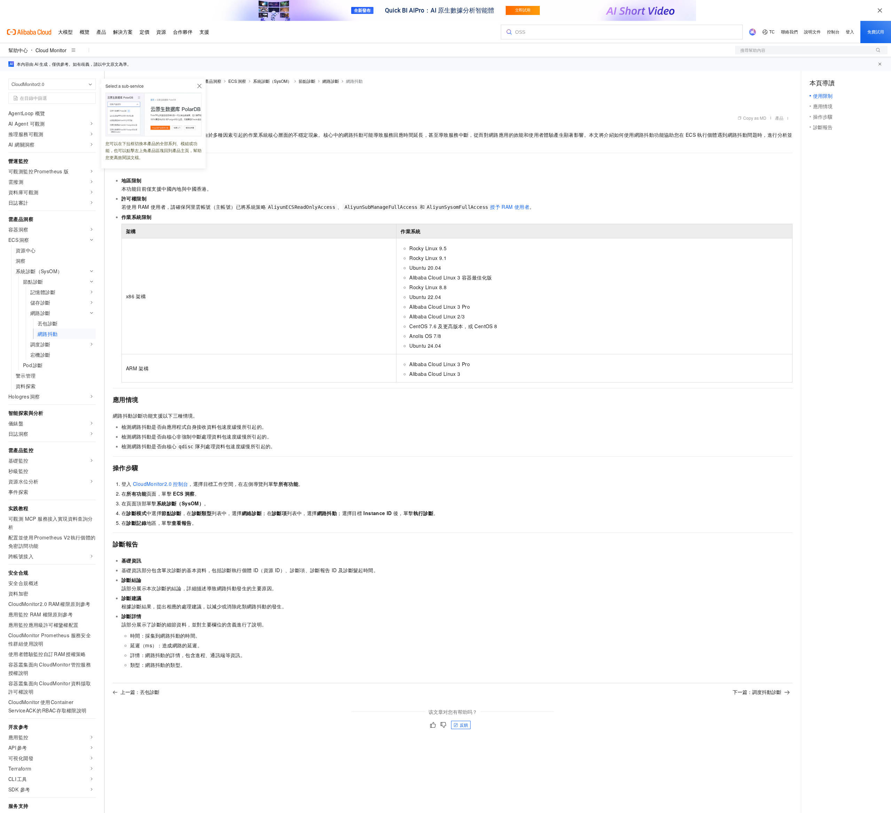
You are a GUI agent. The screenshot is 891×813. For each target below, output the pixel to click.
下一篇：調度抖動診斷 (757, 691)
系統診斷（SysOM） (272, 81)
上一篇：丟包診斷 (139, 691)
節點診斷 (307, 81)
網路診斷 (330, 81)
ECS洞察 (237, 81)
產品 (779, 118)
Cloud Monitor (51, 50)
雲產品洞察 (210, 81)
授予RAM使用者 (509, 206)
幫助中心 (18, 50)
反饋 (464, 725)
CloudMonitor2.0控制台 (160, 483)
